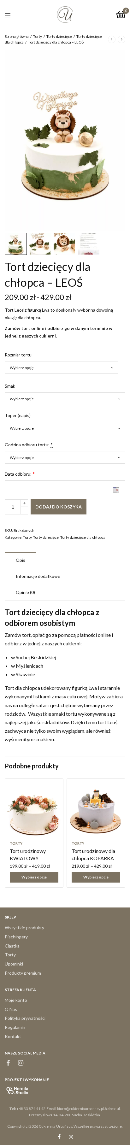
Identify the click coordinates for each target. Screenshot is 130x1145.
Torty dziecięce (59, 36)
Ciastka (12, 945)
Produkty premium (23, 973)
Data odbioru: (18, 474)
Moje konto (16, 1000)
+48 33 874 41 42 (30, 1108)
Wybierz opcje (34, 877)
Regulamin (15, 1027)
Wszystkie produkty (24, 927)
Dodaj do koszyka (58, 506)
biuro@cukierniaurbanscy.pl (80, 1108)
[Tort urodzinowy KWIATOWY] (34, 808)
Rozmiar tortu (18, 354)
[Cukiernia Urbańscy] (65, 14)
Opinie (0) (25, 592)
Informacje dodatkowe (38, 576)
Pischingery (16, 936)
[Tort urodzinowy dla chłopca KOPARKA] (96, 808)
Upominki (14, 963)
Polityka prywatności (25, 1018)
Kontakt (13, 1036)
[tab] (20, 560)
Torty (37, 36)
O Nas (11, 1009)
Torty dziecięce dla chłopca (82, 537)
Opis (20, 560)
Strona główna (17, 36)
